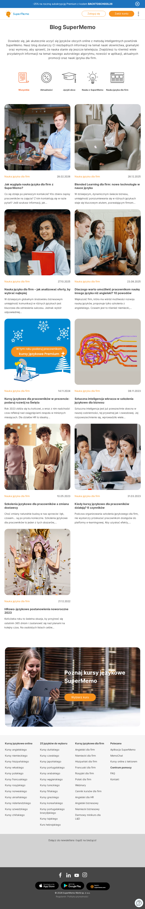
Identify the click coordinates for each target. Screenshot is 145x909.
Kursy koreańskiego (51, 803)
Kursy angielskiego (16, 749)
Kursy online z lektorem (123, 761)
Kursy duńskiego (49, 749)
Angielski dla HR (84, 797)
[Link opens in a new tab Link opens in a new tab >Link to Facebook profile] (60, 873)
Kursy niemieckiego (16, 755)
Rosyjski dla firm (84, 773)
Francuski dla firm (85, 767)
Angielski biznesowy (86, 803)
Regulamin (61, 896)
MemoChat (116, 755)
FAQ (112, 773)
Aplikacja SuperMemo (122, 749)
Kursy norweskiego (16, 791)
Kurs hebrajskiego (50, 824)
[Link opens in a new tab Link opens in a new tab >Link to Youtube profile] (76, 873)
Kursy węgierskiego (51, 779)
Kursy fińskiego (49, 791)
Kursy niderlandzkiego (18, 803)
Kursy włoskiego (14, 767)
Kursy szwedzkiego (16, 809)
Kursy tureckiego (50, 785)
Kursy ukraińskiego (16, 797)
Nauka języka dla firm (17, 176)
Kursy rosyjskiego (15, 785)
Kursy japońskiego (50, 761)
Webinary (80, 785)
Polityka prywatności (77, 896)
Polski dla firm (83, 779)
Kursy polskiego (14, 773)
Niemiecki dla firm (85, 755)
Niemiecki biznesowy (87, 809)
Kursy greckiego (49, 797)
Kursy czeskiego (49, 755)
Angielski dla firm (85, 749)
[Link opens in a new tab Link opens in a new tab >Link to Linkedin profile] (68, 873)
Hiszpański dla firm (86, 761)
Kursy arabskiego (50, 773)
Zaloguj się (94, 13)
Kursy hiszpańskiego (17, 761)
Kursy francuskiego (16, 779)
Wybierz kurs (80, 697)
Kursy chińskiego (15, 814)
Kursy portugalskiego (52, 767)
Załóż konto (121, 13)
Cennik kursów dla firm (88, 791)
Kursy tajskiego (49, 818)
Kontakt (114, 779)
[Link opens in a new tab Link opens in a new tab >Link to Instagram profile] (84, 873)
